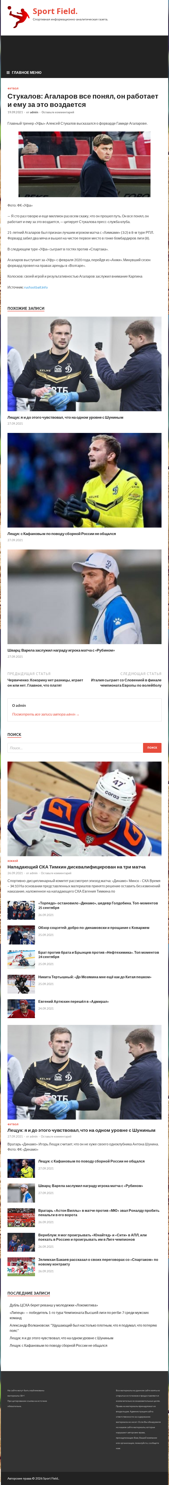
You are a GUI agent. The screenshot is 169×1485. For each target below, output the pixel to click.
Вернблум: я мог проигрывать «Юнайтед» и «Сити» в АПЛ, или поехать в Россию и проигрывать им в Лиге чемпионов (92, 1237)
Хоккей (12, 861)
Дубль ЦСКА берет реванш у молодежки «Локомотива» (54, 1305)
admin (34, 112)
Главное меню (27, 72)
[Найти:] (84, 748)
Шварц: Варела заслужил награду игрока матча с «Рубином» (61, 650)
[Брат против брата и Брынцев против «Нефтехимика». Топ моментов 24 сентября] (21, 968)
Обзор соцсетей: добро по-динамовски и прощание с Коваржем (93, 927)
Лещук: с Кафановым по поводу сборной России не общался (61, 533)
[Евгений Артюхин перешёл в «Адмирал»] (21, 1017)
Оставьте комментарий (58, 112)
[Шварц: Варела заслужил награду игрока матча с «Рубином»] (84, 645)
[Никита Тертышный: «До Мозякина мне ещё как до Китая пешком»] (21, 992)
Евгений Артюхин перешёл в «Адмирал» (73, 1001)
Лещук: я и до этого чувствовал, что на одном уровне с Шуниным (65, 417)
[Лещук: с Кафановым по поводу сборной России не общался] (84, 528)
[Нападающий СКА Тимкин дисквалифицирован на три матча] (84, 857)
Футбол (12, 88)
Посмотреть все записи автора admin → (45, 714)
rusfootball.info (36, 287)
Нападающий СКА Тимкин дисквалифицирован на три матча (76, 866)
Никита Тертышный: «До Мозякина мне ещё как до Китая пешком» (95, 977)
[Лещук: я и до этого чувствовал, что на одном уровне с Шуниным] (84, 412)
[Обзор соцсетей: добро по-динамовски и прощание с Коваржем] (21, 943)
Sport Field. (55, 11)
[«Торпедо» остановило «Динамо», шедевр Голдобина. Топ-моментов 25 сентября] (21, 918)
